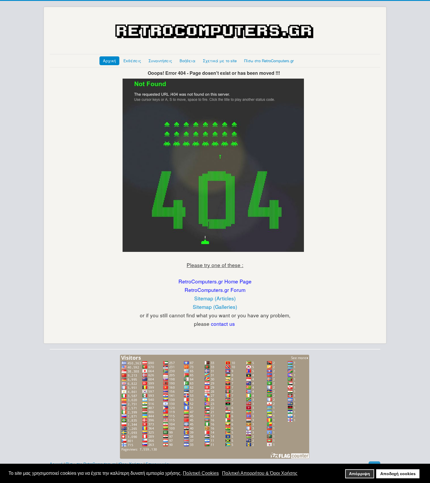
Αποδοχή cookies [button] (398, 473)
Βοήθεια (187, 60)
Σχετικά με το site (220, 60)
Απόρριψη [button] (359, 473)
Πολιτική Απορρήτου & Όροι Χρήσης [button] (259, 473)
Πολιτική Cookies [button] (201, 473)
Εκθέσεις (132, 60)
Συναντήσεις (160, 60)
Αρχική (109, 60)
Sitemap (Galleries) (215, 306)
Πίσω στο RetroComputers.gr (269, 60)
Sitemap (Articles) (215, 298)
